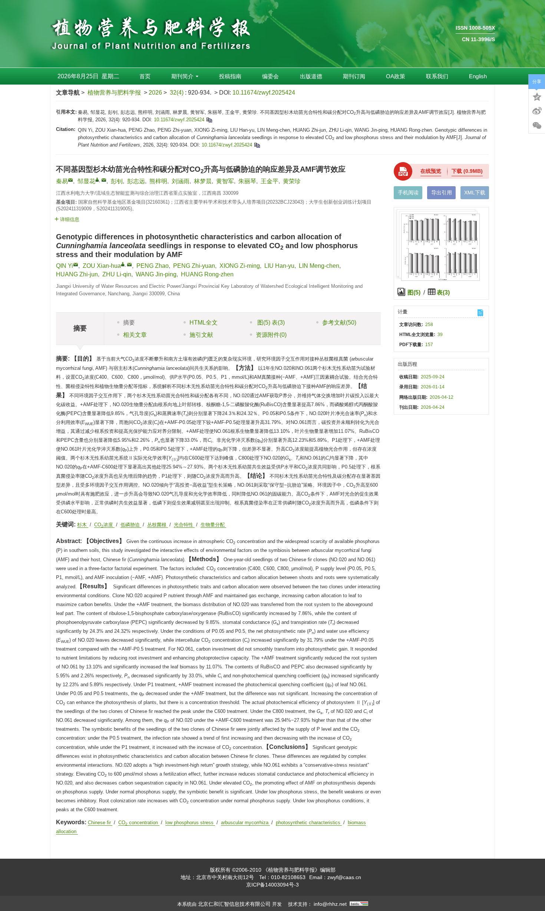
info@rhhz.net (330, 904)
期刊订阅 (354, 76)
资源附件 (271, 335)
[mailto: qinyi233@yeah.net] (75, 264)
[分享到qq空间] (537, 96)
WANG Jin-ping (156, 274)
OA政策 (395, 76)
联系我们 (437, 76)
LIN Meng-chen (319, 266)
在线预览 (430, 171)
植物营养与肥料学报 (114, 92)
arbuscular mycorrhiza (245, 822)
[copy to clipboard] (256, 145)
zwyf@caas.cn (344, 877)
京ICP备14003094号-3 (272, 885)
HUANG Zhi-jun (77, 274)
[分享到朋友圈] (537, 126)
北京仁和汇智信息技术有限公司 (234, 904)
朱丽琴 (247, 181)
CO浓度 (104, 524)
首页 (145, 76)
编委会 (270, 76)
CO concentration (138, 822)
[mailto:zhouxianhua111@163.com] (103, 180)
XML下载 (474, 192)
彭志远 (136, 181)
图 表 (270, 322)
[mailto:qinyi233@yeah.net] (70, 180)
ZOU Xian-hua (102, 266)
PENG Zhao (152, 266)
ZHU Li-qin (116, 274)
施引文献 (201, 335)
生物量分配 (213, 524)
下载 (467, 171)
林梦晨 (203, 181)
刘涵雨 (180, 181)
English (478, 76)
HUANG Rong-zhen (207, 274)
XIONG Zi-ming (239, 266)
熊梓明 (158, 181)
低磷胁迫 (130, 524)
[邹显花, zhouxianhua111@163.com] (97, 179)
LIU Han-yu (279, 266)
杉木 (82, 524)
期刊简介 (182, 76)
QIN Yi (64, 266)
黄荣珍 (292, 181)
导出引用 (441, 192)
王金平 (269, 181)
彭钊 (117, 181)
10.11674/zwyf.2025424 (263, 92)
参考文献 (339, 322)
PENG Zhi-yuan (194, 266)
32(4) (177, 92)
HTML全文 (203, 322)
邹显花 (86, 181)
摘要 (129, 322)
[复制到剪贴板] (209, 119)
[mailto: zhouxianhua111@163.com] (129, 264)
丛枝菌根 (157, 524)
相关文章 (135, 335)
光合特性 (184, 524)
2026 (155, 92)
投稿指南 (230, 76)
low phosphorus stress (190, 822)
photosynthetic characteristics (309, 822)
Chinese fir (100, 822)
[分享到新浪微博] (537, 111)
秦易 (62, 181)
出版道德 (311, 76)
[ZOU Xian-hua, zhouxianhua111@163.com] (123, 264)
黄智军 (225, 181)
